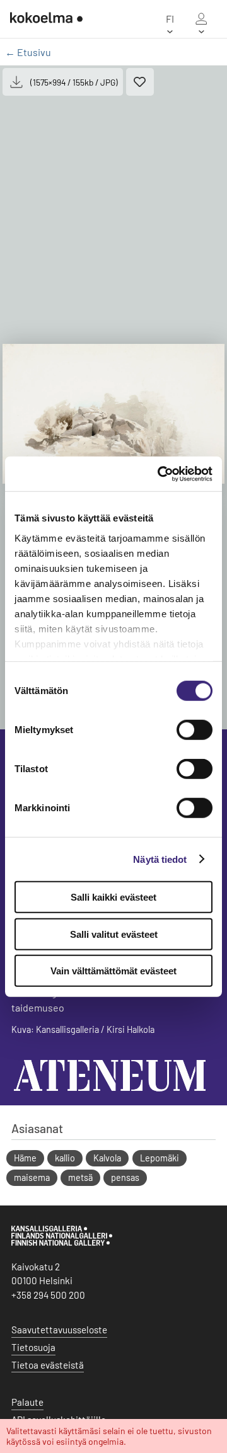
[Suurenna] (113, 414)
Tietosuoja (33, 1347)
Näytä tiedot (160, 858)
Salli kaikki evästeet (113, 897)
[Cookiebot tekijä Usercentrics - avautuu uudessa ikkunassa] (160, 473)
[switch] (194, 730)
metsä (80, 1177)
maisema (32, 1177)
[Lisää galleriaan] (140, 82)
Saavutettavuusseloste (59, 1329)
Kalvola (107, 1158)
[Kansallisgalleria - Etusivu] (41, 19)
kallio (65, 1158)
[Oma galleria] (201, 19)
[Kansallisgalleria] (61, 1243)
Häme (25, 1158)
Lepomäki (159, 1158)
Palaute (27, 1402)
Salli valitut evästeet (114, 933)
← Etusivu (28, 52)
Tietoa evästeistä (47, 1364)
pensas (125, 1177)
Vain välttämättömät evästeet (113, 971)
